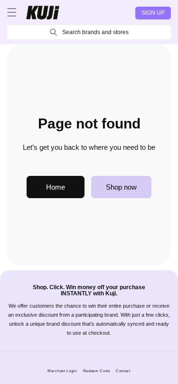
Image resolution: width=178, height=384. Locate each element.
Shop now (121, 187)
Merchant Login (62, 370)
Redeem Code (96, 370)
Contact (123, 370)
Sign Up (153, 12)
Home (55, 187)
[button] (11, 12)
